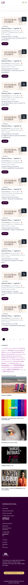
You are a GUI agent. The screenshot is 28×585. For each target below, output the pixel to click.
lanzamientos (17, 361)
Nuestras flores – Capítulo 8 (11, 251)
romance (7, 34)
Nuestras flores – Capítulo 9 (11, 220)
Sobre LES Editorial (7, 523)
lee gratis (5, 26)
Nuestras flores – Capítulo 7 (11, 283)
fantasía (3, 360)
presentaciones (18, 367)
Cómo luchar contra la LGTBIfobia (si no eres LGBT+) (13, 489)
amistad (3, 65)
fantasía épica (9, 359)
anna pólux (21, 348)
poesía (11, 367)
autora (7, 350)
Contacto (4, 540)
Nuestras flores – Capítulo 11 (11, 158)
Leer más (5, 43)
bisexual (3, 287)
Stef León (6, 371)
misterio (20, 363)
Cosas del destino (16, 352)
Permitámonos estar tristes (9, 442)
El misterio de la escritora (11, 357)
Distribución (5, 526)
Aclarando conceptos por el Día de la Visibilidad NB (12, 419)
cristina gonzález (9, 354)
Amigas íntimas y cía (7, 465)
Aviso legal (5, 508)
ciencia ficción (8, 352)
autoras (11, 350)
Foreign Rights (6, 532)
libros (7, 363)
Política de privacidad (7, 511)
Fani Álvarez (22, 358)
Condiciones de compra (8, 515)
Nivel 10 (11, 365)
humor (11, 361)
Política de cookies (7, 513)
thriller (12, 371)
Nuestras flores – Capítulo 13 (11, 93)
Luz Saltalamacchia (12, 32)
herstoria (8, 361)
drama (3, 356)
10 (20, 339)
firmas (22, 359)
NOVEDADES (19, 365)
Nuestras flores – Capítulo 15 (11, 28)
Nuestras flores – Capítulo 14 (11, 61)
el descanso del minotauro (13, 356)
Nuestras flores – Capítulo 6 (11, 316)
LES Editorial (6, 31)
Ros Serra (21, 369)
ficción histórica (16, 359)
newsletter (5, 365)
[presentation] (14, 385)
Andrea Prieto (15, 348)
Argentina (4, 32)
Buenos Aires (4, 255)
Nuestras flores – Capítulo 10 (11, 189)
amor (6, 348)
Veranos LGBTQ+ (6, 395)
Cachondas (16, 350)
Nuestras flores (5, 67)
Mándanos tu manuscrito (5, 546)
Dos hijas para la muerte (20, 354)
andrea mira (10, 348)
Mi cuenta (4, 542)
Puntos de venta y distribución (6, 528)
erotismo (17, 358)
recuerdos (3, 369)
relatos (8, 369)
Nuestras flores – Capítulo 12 (11, 126)
